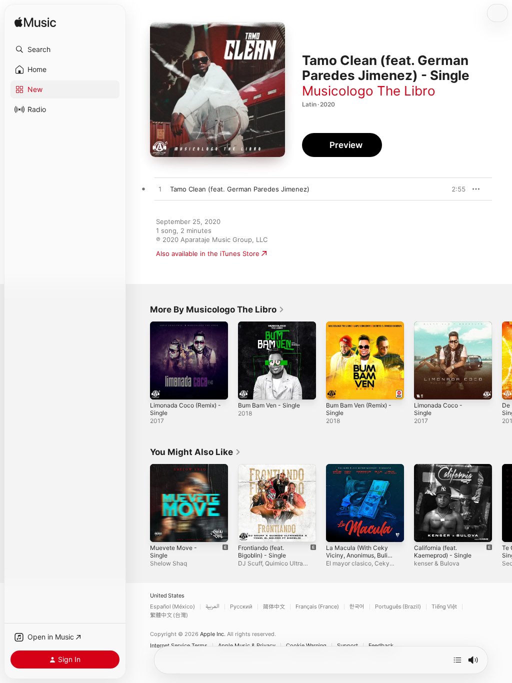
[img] (35, 22)
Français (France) (317, 607)
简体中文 (274, 607)
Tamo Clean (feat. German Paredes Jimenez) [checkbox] (240, 189)
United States (167, 595)
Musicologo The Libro (369, 90)
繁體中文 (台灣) (169, 615)
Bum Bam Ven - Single (269, 405)
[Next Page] (502, 361)
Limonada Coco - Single (438, 409)
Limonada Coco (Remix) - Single (185, 409)
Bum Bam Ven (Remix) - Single (359, 409)
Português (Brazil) (398, 607)
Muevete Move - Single (173, 551)
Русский (241, 607)
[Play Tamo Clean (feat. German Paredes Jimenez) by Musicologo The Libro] (160, 189)
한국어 (357, 607)
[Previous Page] (140, 361)
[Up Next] (458, 660)
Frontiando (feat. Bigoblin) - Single (262, 551)
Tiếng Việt (444, 607)
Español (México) (172, 607)
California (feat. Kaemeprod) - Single (443, 551)
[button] (65, 49)
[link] (217, 309)
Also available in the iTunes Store (208, 254)
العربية (213, 607)
